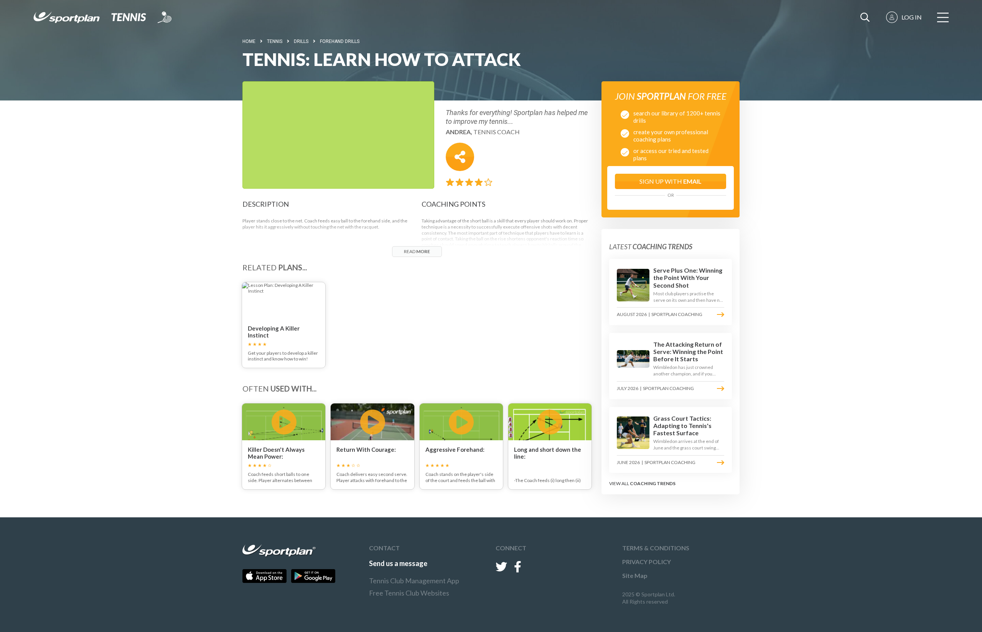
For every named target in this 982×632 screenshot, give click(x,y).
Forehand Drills (339, 41)
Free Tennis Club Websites (409, 593)
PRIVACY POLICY (646, 561)
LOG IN (911, 17)
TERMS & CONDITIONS (655, 547)
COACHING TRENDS (653, 483)
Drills (301, 41)
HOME (248, 41)
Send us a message (398, 563)
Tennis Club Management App (414, 580)
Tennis (274, 41)
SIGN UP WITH (670, 181)
